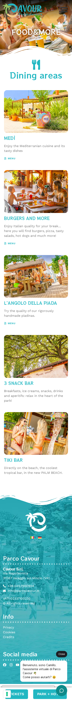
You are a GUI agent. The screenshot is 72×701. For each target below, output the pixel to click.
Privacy (8, 627)
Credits (8, 637)
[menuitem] (32, 537)
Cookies (9, 632)
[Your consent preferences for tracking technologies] (7, 694)
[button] (64, 10)
